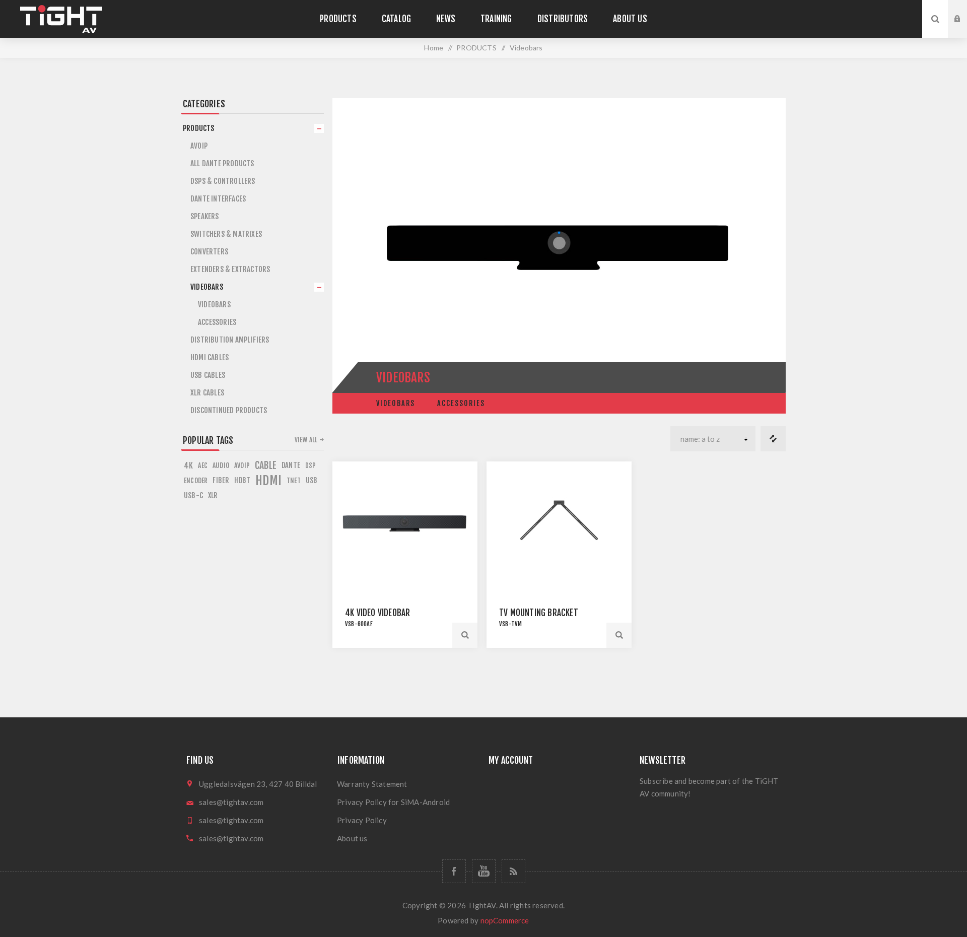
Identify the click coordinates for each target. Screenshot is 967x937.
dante (291, 465)
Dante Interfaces (218, 199)
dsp (310, 465)
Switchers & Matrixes (226, 234)
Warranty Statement (372, 783)
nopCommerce (504, 920)
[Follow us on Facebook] (454, 871)
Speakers (204, 216)
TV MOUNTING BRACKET (538, 613)
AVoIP (199, 146)
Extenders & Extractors (230, 269)
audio (221, 465)
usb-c (193, 495)
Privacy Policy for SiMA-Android (393, 802)
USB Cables (207, 375)
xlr (213, 495)
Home (433, 47)
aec (203, 465)
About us (352, 838)
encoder (196, 480)
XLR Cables (207, 392)
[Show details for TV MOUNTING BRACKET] (559, 523)
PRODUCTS (199, 128)
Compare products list (773, 438)
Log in (965, 10)
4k (188, 465)
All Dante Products (222, 163)
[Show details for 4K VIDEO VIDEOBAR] (404, 523)
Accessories (461, 403)
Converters (209, 251)
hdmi (268, 480)
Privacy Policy (362, 820)
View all (306, 440)
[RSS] (513, 871)
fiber (221, 480)
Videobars (395, 403)
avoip (242, 465)
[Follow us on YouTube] (484, 871)
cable (266, 465)
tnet (294, 480)
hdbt (242, 480)
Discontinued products (228, 410)
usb (312, 480)
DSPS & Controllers (222, 181)
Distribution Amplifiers (229, 340)
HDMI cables (209, 357)
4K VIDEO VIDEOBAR (377, 613)
